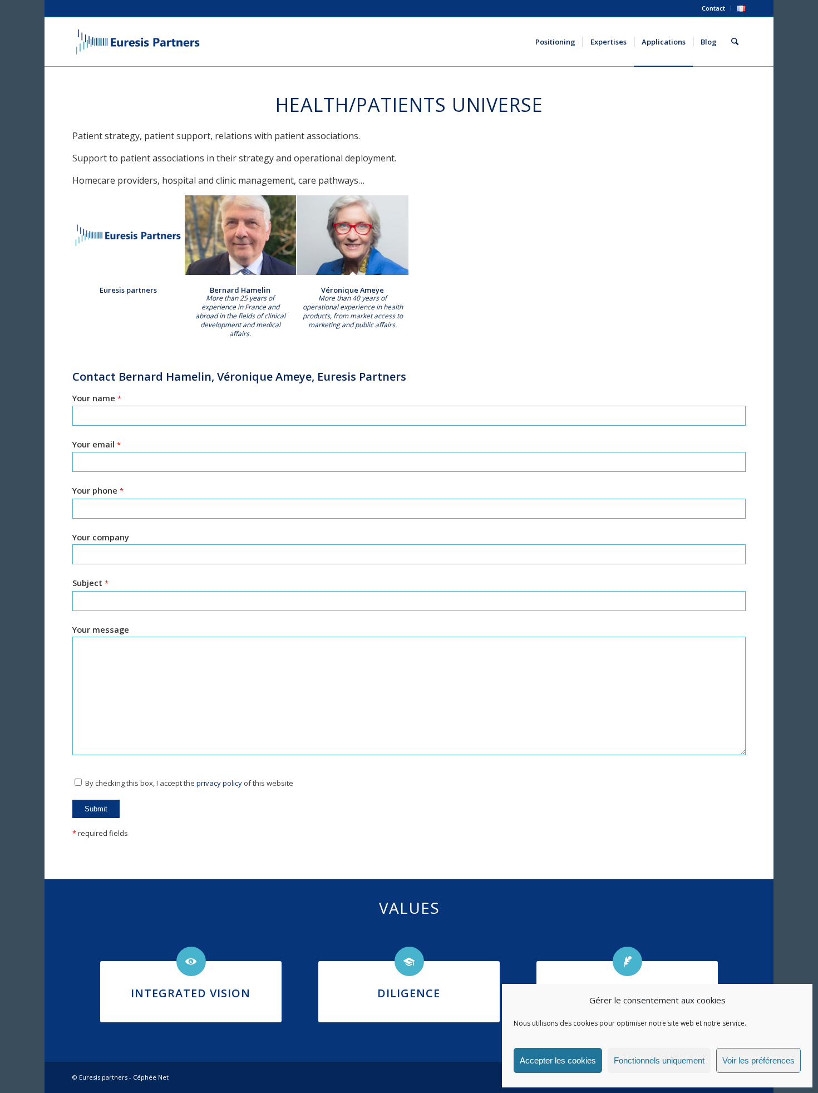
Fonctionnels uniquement (659, 1060)
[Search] (735, 41)
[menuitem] (713, 8)
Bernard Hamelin (240, 290)
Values (409, 907)
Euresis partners (128, 290)
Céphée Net (151, 1077)
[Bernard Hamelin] (241, 235)
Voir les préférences (758, 1060)
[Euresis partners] (128, 235)
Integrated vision (190, 993)
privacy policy (219, 783)
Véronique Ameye (352, 290)
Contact (713, 8)
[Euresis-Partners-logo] (138, 41)
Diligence (408, 993)
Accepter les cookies (558, 1060)
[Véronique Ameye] (352, 235)
